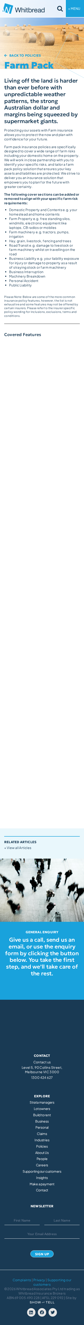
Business (42, 1121)
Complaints (22, 1280)
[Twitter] (53, 1312)
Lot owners (42, 1109)
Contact (42, 1190)
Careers (42, 1165)
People (42, 1159)
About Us (42, 1153)
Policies (42, 1146)
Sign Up (42, 1254)
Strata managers (42, 1102)
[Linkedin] (31, 1312)
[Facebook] (42, 1312)
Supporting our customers (42, 1171)
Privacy (39, 1280)
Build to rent (42, 1115)
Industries (42, 1140)
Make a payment (42, 1184)
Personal (42, 1127)
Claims (42, 1134)
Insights (42, 1178)
